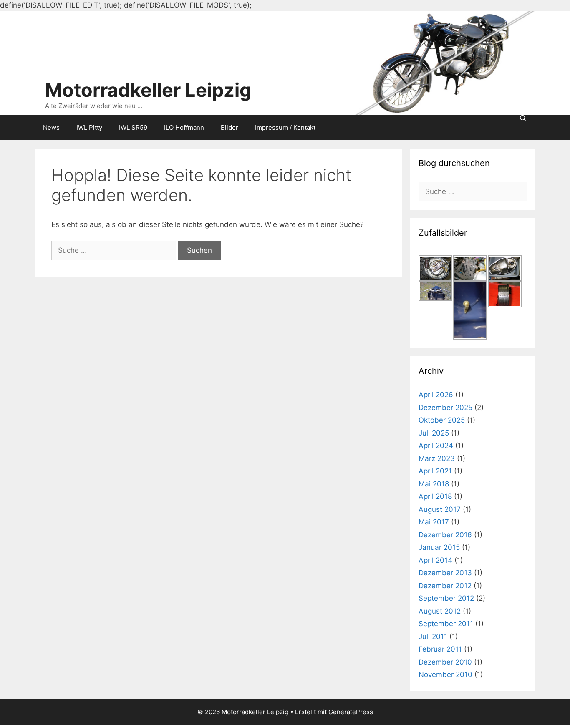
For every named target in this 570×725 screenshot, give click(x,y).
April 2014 (435, 560)
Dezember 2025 (445, 407)
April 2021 (435, 471)
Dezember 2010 (445, 662)
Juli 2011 (433, 636)
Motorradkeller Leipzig (148, 89)
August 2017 (440, 509)
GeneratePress (350, 712)
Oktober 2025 (442, 420)
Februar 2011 (440, 649)
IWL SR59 (133, 127)
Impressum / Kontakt (285, 127)
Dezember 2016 (445, 535)
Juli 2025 (434, 433)
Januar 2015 (439, 547)
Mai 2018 (434, 484)
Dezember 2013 (445, 573)
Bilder (229, 127)
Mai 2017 (434, 522)
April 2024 (436, 445)
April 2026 (436, 394)
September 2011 (446, 623)
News (51, 127)
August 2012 (440, 611)
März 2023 (437, 458)
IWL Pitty (89, 127)
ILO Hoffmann (184, 127)
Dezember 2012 (445, 586)
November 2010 (445, 674)
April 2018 (435, 496)
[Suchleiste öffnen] (523, 118)
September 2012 (446, 598)
